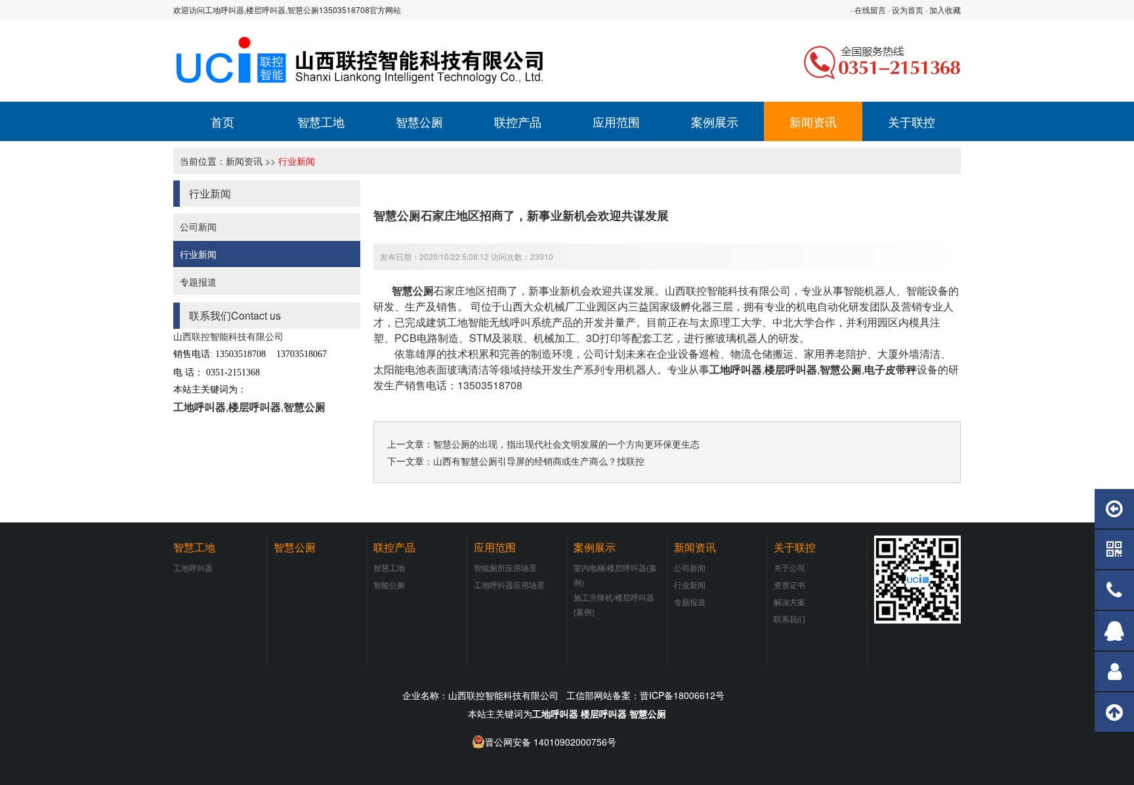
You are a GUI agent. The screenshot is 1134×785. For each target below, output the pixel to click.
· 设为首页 (905, 9)
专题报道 (198, 281)
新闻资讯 (813, 121)
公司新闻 (198, 226)
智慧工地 (321, 121)
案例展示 (714, 121)
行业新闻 (296, 160)
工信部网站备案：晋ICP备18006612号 (645, 695)
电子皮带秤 (890, 369)
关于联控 (911, 121)
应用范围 (616, 121)
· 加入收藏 (943, 9)
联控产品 (517, 121)
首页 (222, 121)
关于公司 (789, 567)
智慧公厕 (419, 121)
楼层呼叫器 (254, 406)
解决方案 (789, 601)
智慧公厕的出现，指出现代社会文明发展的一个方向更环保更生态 (566, 443)
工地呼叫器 (199, 406)
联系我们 (789, 618)
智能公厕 (389, 584)
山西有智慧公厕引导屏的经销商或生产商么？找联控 (538, 460)
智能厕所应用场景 (505, 567)
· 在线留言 (868, 9)
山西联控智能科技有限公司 (728, 290)
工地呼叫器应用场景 (509, 584)
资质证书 (789, 584)
